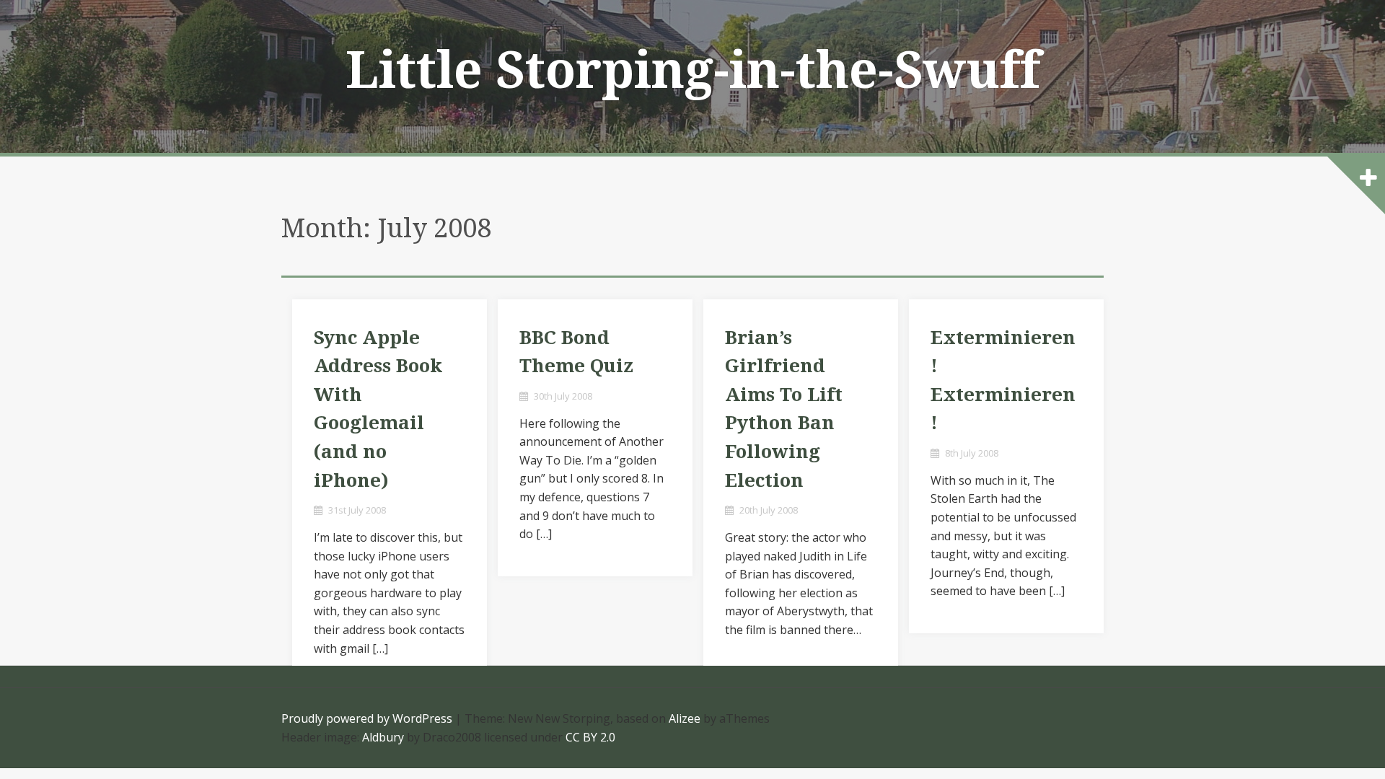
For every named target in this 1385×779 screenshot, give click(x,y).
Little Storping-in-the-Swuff (693, 70)
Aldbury (383, 737)
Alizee (684, 718)
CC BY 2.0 (590, 737)
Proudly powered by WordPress (366, 718)
